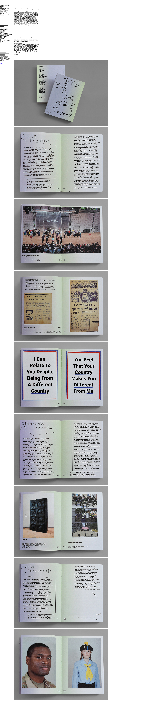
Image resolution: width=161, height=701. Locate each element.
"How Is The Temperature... (4, 59)
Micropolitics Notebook (4, 56)
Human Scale (2, 31)
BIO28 (1, 7)
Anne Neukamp (2, 30)
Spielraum (2, 26)
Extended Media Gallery (4, 57)
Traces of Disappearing (4, 33)
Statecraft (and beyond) (4, 29)
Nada (1, 27)
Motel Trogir (2, 41)
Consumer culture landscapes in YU (6, 34)
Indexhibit (4, 66)
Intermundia (2, 38)
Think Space (2, 60)
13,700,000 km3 (2, 37)
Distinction (2, 32)
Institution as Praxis (3, 12)
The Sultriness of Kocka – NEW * (5, 17)
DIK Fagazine (2, 16)
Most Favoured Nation (4, 28)
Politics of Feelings (3, 13)
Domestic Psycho (3, 11)
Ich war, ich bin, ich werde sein (5, 43)
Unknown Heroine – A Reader (5, 42)
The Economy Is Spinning (4, 35)
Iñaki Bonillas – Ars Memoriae (5, 15)
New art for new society (4, 39)
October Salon (2, 9)
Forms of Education (3, 36)
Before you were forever (4, 10)
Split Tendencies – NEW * (4, 8)
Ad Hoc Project (2, 55)
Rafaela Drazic (2, 0)
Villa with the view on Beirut (5, 58)
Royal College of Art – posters (5, 5)
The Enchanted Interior (4, 25)
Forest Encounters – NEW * (4, 14)
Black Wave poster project (4, 44)
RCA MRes (2, 6)
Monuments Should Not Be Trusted (6, 40)
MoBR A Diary (2, 54)
